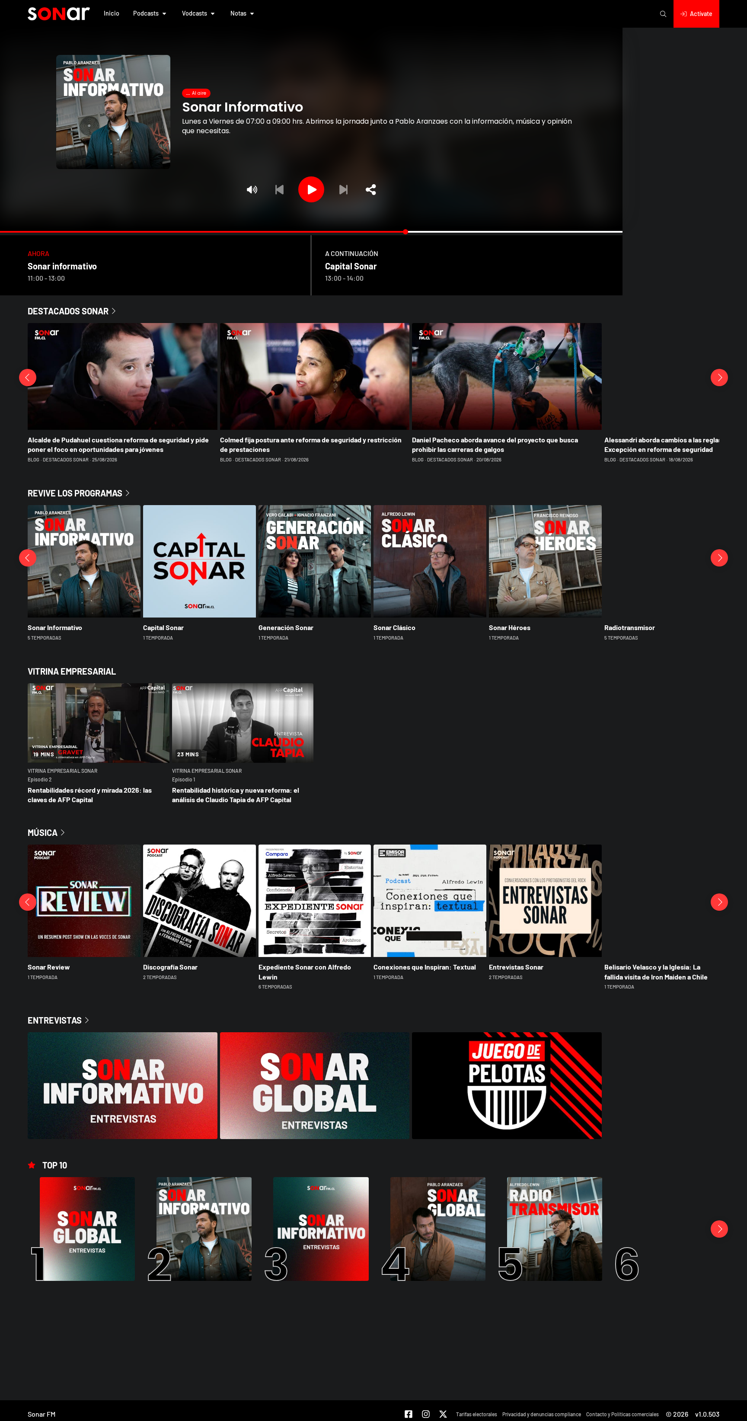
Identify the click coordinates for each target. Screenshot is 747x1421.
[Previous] (279, 189)
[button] (111, 14)
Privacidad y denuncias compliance (541, 1414)
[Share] (371, 189)
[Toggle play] (311, 189)
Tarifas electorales (476, 1414)
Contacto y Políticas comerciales (622, 1414)
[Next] (343, 189)
